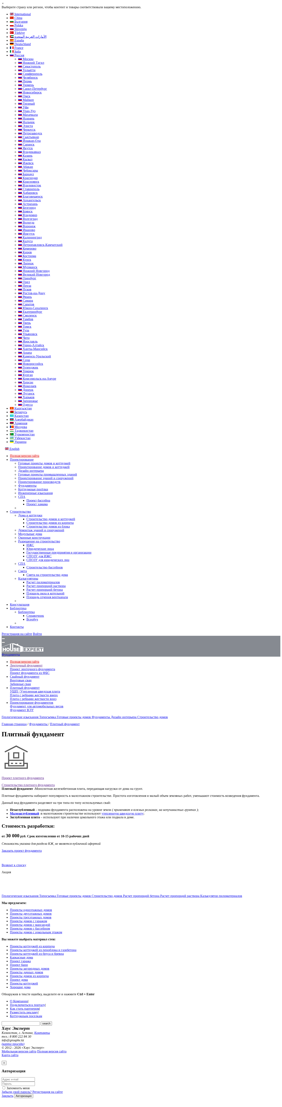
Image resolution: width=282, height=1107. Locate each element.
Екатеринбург (32, 311)
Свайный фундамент (24, 676)
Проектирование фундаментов (31, 702)
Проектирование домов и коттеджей (44, 467)
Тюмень (28, 85)
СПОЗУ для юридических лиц (47, 560)
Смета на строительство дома (47, 575)
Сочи (26, 360)
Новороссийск (32, 363)
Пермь (27, 81)
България (20, 21)
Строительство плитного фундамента (28, 785)
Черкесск (29, 129)
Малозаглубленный (24, 813)
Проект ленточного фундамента (32, 669)
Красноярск (30, 181)
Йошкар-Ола (31, 140)
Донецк (27, 390)
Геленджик (30, 367)
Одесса (27, 404)
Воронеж (29, 226)
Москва (27, 59)
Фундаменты (27, 485)
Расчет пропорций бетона (44, 589)
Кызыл (27, 159)
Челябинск (30, 77)
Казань (27, 155)
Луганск (28, 393)
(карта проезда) (13, 1044)
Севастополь (31, 66)
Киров (27, 252)
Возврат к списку (14, 865)
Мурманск (29, 267)
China (18, 18)
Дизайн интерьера (31, 470)
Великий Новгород (36, 274)
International (22, 14)
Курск (26, 259)
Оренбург (29, 278)
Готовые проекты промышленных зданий (47, 474)
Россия (19, 55)
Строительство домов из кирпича (50, 522)
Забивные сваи (20, 684)
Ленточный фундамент (26, 665)
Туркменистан (24, 434)
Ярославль (30, 341)
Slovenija (20, 29)
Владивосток (31, 185)
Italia (17, 51)
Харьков (28, 397)
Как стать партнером (24, 1008)
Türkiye (19, 32)
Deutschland (22, 44)
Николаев (29, 386)
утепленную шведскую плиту (122, 813)
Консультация (19, 604)
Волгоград (30, 219)
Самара (27, 300)
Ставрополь (30, 189)
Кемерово (29, 248)
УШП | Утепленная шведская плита (35, 691)
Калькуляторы (28, 578)
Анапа (27, 352)
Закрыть (7, 1096)
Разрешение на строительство (39, 541)
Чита (26, 337)
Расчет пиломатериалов (43, 582)
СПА (21, 496)
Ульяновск (29, 334)
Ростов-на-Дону (33, 293)
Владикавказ (31, 152)
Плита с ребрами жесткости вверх (34, 695)
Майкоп (28, 100)
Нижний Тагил (33, 62)
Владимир (29, 215)
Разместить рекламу (24, 1012)
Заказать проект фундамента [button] (22, 850)
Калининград (32, 237)
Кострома (29, 256)
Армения (20, 423)
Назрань (28, 118)
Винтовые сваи (21, 680)
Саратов (28, 304)
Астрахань (30, 204)
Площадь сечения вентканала (47, 597)
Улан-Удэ (29, 111)
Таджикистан (23, 430)
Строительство (20, 511)
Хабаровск (30, 193)
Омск (26, 96)
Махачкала (30, 114)
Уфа (25, 107)
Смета (22, 571)
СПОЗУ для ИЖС (39, 556)
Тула (25, 330)
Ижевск (28, 163)
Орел (26, 282)
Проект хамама (37, 504)
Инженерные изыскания (35, 493)
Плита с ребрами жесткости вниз (33, 699)
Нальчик (28, 122)
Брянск (27, 211)
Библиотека (18, 608)
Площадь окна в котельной (45, 593)
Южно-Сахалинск (35, 308)
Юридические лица (40, 549)
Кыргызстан (23, 408)
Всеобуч (32, 619)
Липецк (28, 263)
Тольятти (29, 70)
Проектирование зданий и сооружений (45, 478)
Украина (20, 442)
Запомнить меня (18, 1088)
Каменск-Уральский (36, 356)
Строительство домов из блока (48, 526)
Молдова (20, 427)
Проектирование (22, 459)
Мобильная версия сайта (19, 1051)
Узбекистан (22, 438)
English (14, 449)
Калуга (27, 241)
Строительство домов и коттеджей (50, 519)
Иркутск (28, 233)
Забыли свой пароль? (17, 1092)
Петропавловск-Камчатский (42, 245)
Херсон (27, 382)
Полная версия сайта (24, 456)
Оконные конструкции (34, 537)
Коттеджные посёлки (33, 489)
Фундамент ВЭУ (22, 710)
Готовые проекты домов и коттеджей (44, 463)
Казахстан (21, 416)
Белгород (29, 207)
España (19, 40)
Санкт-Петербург (34, 88)
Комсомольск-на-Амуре (39, 378)
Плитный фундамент (25, 687)
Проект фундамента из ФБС (30, 673)
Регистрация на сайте (17, 634)
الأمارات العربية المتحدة (30, 36)
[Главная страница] (22, 651)
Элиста (27, 126)
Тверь (26, 323)
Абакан (27, 166)
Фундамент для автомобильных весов (36, 706)
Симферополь (32, 74)
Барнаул (28, 174)
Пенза (26, 285)
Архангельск (31, 200)
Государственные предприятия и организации (58, 552)
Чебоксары (30, 170)
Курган (27, 375)
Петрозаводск (32, 133)
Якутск (27, 148)
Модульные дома (30, 534)
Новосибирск (32, 92)
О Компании (19, 1001)
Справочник (35, 615)
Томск (26, 326)
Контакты (17, 627)
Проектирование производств (39, 482)
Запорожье (30, 401)
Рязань (27, 297)
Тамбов (27, 319)
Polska (18, 25)
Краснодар (30, 178)
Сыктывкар (30, 137)
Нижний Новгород (36, 271)
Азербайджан (23, 419)
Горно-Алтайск (33, 345)
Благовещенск (32, 196)
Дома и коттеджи (30, 515)
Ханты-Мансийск (35, 349)
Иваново (28, 230)
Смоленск (29, 315)
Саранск (28, 144)
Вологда (28, 222)
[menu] (3, 638)
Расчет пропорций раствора (46, 586)
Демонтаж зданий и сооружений (41, 530)
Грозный (28, 103)
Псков (26, 289)
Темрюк (28, 371)
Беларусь (20, 412)
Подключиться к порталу (27, 1005)
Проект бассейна (38, 500)
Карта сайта (10, 1055)
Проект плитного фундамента (23, 778)
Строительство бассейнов (44, 567)
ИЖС (30, 545)
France (18, 48)
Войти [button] (37, 634)
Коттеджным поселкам (26, 1016)
